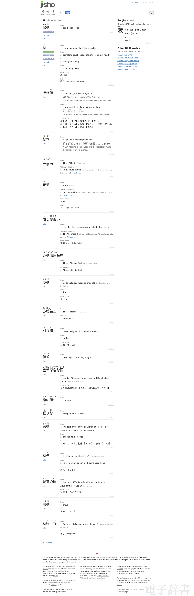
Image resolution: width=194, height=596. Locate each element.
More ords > (48, 542)
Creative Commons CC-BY (65, 582)
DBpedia (140, 578)
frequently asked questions (72, 560)
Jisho (47, 4)
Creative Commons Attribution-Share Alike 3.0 (131, 572)
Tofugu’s (69, 589)
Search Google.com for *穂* (128, 60)
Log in (151, 2)
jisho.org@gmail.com (132, 557)
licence (55, 576)
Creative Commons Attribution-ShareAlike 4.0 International (94, 577)
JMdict (56, 566)
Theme (144, 2)
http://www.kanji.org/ (86, 573)
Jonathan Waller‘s (138, 589)
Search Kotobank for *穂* (127, 66)
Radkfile (45, 569)
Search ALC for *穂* (125, 55)
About (137, 2)
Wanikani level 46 (48, 32)
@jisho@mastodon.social (108, 557)
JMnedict (69, 566)
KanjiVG (120, 569)
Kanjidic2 (62, 566)
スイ (130, 40)
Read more (76, 173)
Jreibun (53, 585)
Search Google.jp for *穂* (127, 63)
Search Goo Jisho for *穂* (127, 57)
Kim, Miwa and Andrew (69, 557)
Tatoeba (67, 580)
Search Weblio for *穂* (126, 69)
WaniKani (63, 592)
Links (44, 38)
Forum (131, 2)
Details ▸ (111, 32)
